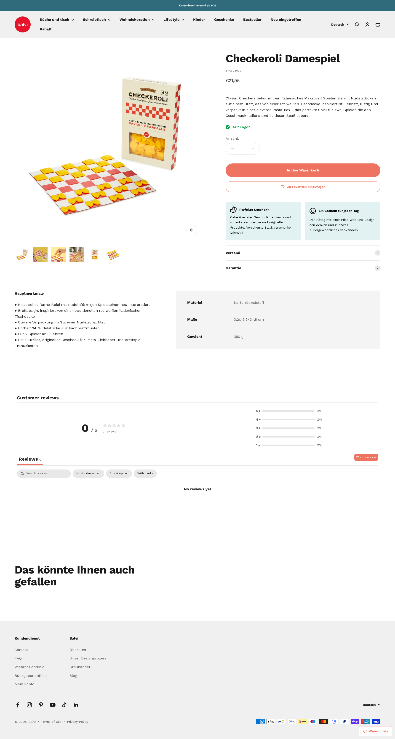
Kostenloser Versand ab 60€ (197, 5)
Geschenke (224, 20)
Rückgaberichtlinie (31, 675)
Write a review (366, 457)
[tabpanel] (197, 504)
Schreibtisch (94, 20)
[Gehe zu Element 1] (22, 255)
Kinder (199, 20)
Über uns (77, 650)
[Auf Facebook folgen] (18, 705)
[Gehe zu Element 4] (76, 255)
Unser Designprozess (88, 658)
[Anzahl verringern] (232, 148)
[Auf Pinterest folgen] (41, 705)
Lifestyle (171, 20)
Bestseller (252, 20)
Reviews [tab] (30, 459)
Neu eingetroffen (286, 20)
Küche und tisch (54, 20)
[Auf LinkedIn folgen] (76, 705)
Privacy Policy (77, 721)
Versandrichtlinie (29, 667)
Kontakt (21, 650)
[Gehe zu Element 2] (40, 255)
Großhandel (79, 667)
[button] (289, 411)
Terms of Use (52, 721)
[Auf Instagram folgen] (29, 705)
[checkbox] (145, 474)
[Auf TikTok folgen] (64, 705)
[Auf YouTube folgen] (53, 705)
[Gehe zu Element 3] (58, 255)
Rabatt (46, 29)
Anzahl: (232, 138)
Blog (73, 675)
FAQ (18, 658)
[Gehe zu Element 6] (113, 255)
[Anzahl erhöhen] (253, 148)
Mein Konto (24, 684)
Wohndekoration (135, 20)
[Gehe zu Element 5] (95, 255)
